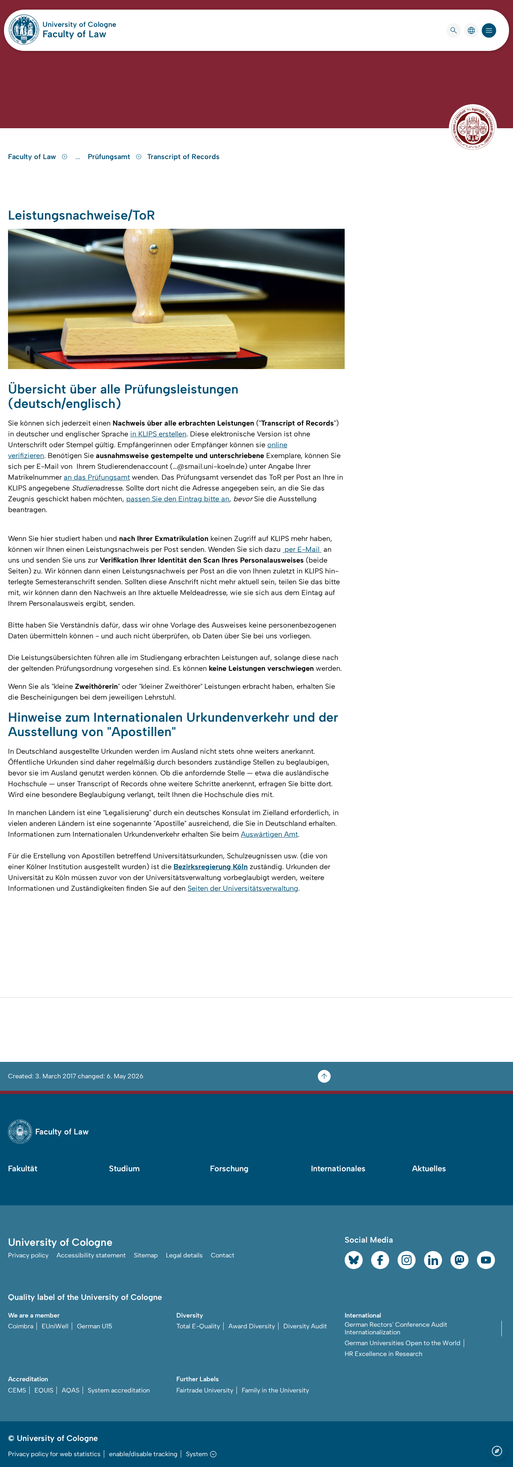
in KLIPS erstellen (158, 434)
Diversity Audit (305, 1326)
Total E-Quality (198, 1326)
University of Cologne (79, 24)
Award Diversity (251, 1326)
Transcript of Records (183, 156)
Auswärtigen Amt (269, 834)
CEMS (17, 1390)
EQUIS (43, 1390)
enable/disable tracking (143, 1454)
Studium (124, 1168)
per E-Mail (302, 549)
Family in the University (275, 1390)
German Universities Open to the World (402, 1343)
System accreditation (119, 1390)
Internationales (338, 1168)
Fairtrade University (204, 1390)
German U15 (94, 1326)
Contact (222, 1255)
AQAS (70, 1390)
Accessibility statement (91, 1255)
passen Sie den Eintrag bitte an (177, 498)
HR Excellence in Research (383, 1354)
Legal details (184, 1255)
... (79, 157)
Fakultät (22, 1168)
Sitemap (146, 1255)
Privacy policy (28, 1255)
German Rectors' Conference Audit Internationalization (396, 1328)
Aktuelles (429, 1168)
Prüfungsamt (110, 156)
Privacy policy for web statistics (54, 1454)
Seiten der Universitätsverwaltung (243, 888)
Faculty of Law (74, 34)
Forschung (229, 1168)
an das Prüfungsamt (97, 477)
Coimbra (20, 1326)
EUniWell (55, 1326)
